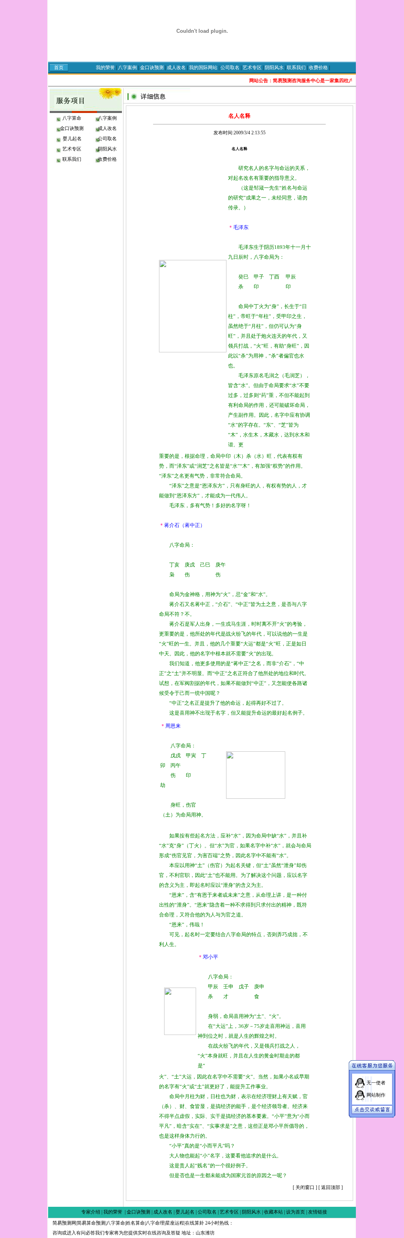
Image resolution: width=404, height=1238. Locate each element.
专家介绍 (90, 1212)
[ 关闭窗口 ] (305, 1187)
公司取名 (230, 67)
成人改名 (177, 67)
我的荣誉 (105, 67)
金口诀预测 (152, 67)
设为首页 (295, 1212)
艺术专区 (253, 67)
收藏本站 (273, 1212)
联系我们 (297, 67)
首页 (59, 67)
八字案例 (127, 67)
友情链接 (317, 1212)
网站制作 (376, 1095)
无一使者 (376, 1083)
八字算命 (71, 118)
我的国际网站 (204, 67)
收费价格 (318, 67)
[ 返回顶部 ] (330, 1187)
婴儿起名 (72, 138)
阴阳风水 (275, 67)
